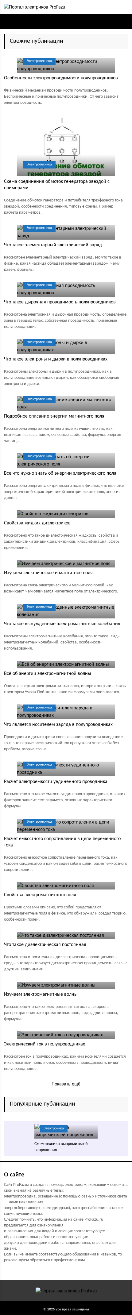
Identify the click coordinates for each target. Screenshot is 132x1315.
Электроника (54, 1128)
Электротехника (39, 61)
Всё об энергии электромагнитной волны (47, 673)
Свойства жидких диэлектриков (37, 523)
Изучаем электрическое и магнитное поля (48, 573)
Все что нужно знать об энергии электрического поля (60, 473)
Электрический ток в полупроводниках (44, 1044)
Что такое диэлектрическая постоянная (45, 944)
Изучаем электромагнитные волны (41, 994)
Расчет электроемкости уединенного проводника (55, 781)
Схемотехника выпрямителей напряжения (61, 1147)
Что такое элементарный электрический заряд (53, 245)
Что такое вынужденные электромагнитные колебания (62, 623)
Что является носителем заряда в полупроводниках (58, 724)
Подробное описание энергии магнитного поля (54, 416)
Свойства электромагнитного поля (40, 895)
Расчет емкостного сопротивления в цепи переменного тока (62, 842)
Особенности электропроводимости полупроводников (61, 78)
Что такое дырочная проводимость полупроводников (60, 302)
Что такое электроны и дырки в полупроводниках (55, 359)
